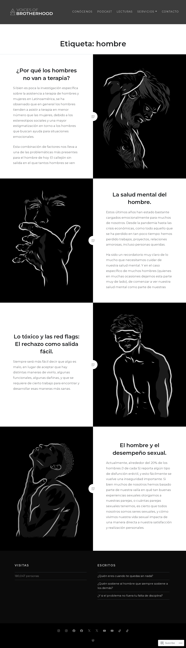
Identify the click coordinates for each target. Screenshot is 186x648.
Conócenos (82, 11)
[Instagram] (58, 631)
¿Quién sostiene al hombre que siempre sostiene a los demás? (133, 586)
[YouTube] (104, 631)
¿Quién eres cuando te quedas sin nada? (125, 576)
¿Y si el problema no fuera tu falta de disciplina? (130, 595)
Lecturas (125, 11)
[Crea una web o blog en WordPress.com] (93, 640)
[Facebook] (74, 631)
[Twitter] (89, 631)
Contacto (170, 11)
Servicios (145, 11)
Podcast (104, 11)
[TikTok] (120, 631)
